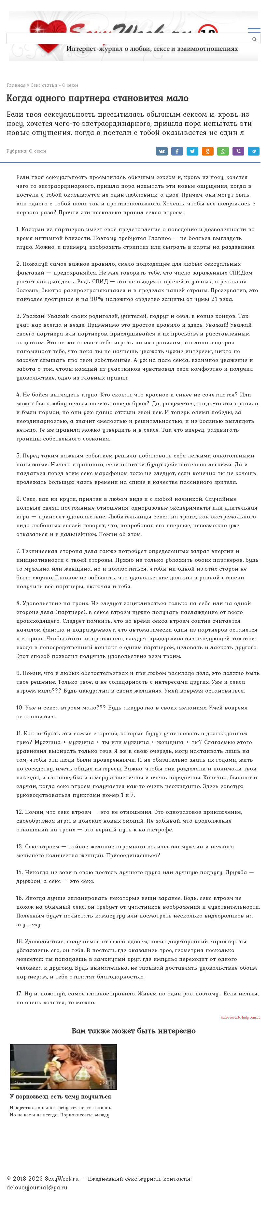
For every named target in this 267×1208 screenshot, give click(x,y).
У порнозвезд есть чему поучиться (60, 1096)
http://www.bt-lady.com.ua (240, 1017)
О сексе (38, 151)
